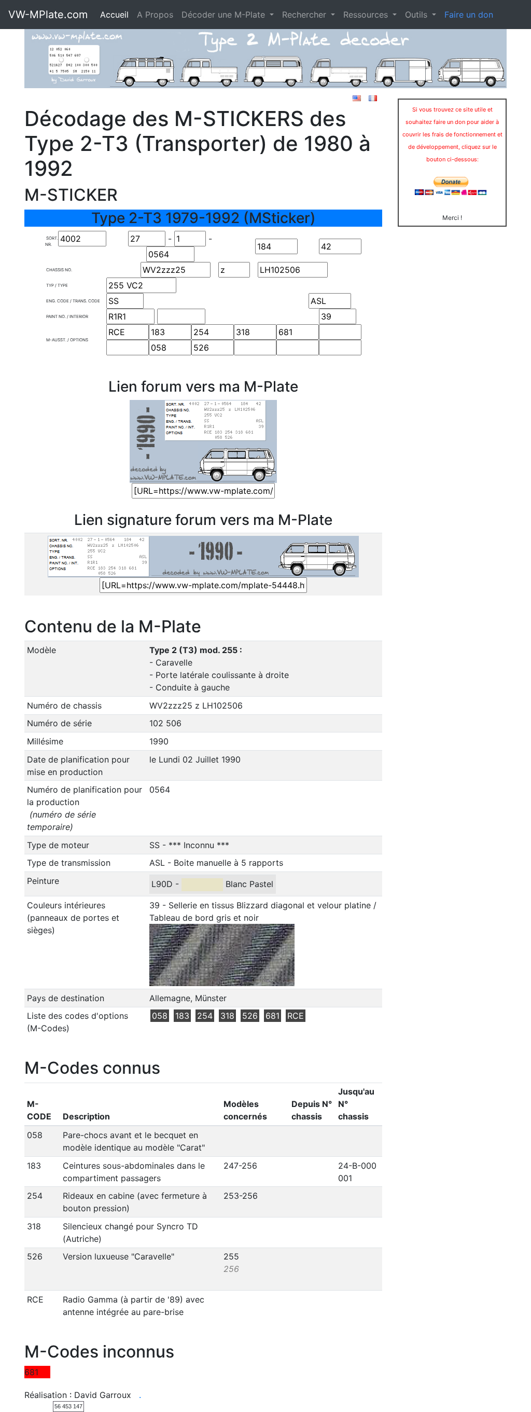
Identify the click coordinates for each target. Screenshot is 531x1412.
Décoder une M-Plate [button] (224, 14)
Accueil (114, 14)
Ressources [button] (366, 14)
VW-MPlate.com (48, 14)
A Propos (155, 14)
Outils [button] (417, 14)
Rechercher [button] (305, 14)
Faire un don (468, 14)
